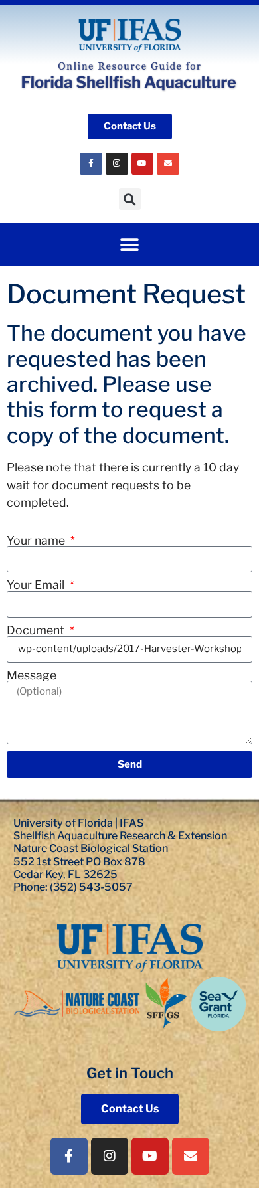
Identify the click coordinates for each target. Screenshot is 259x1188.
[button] (130, 199)
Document (37, 630)
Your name (37, 541)
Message (31, 675)
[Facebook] (91, 164)
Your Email (37, 585)
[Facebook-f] (69, 1156)
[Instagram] (117, 164)
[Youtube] (142, 164)
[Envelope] (168, 164)
